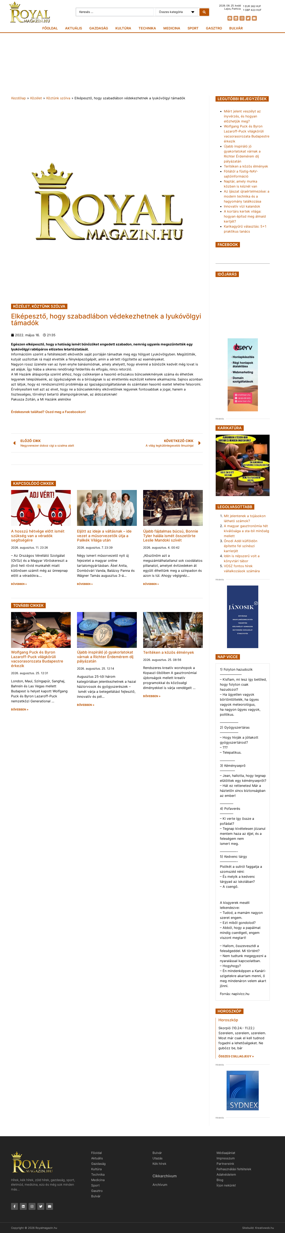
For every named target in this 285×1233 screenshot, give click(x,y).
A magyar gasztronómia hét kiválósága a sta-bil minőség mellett (246, 531)
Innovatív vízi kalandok (242, 206)
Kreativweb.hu (264, 1227)
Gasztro (214, 28)
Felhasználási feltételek (234, 1169)
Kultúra (123, 28)
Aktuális (73, 28)
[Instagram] (242, 18)
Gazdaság (98, 28)
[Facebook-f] (14, 1206)
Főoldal (50, 28)
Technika (147, 28)
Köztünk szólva (58, 98)
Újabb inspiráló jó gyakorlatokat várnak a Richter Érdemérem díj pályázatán (105, 656)
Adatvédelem (226, 1174)
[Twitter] (248, 18)
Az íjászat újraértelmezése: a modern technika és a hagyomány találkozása (246, 196)
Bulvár (236, 28)
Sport (193, 28)
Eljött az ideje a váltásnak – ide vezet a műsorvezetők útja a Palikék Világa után (104, 535)
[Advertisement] (142, 64)
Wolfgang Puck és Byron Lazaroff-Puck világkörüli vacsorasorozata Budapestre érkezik (37, 659)
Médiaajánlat (226, 1153)
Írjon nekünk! (226, 1185)
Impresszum (226, 1158)
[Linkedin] (235, 18)
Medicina (171, 28)
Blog (220, 1180)
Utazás (158, 1158)
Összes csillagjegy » (236, 1056)
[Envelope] (254, 18)
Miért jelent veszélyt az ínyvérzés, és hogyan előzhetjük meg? (242, 116)
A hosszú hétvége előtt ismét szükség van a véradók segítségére (37, 535)
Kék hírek (159, 1164)
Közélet (36, 98)
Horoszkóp (228, 1020)
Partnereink (225, 1164)
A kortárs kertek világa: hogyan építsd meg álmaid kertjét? (245, 216)
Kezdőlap (18, 98)
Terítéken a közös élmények (168, 652)
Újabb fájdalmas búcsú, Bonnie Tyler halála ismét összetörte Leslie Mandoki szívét (170, 535)
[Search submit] (204, 12)
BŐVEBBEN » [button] (19, 584)
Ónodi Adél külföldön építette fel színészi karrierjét (240, 546)
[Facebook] (229, 18)
